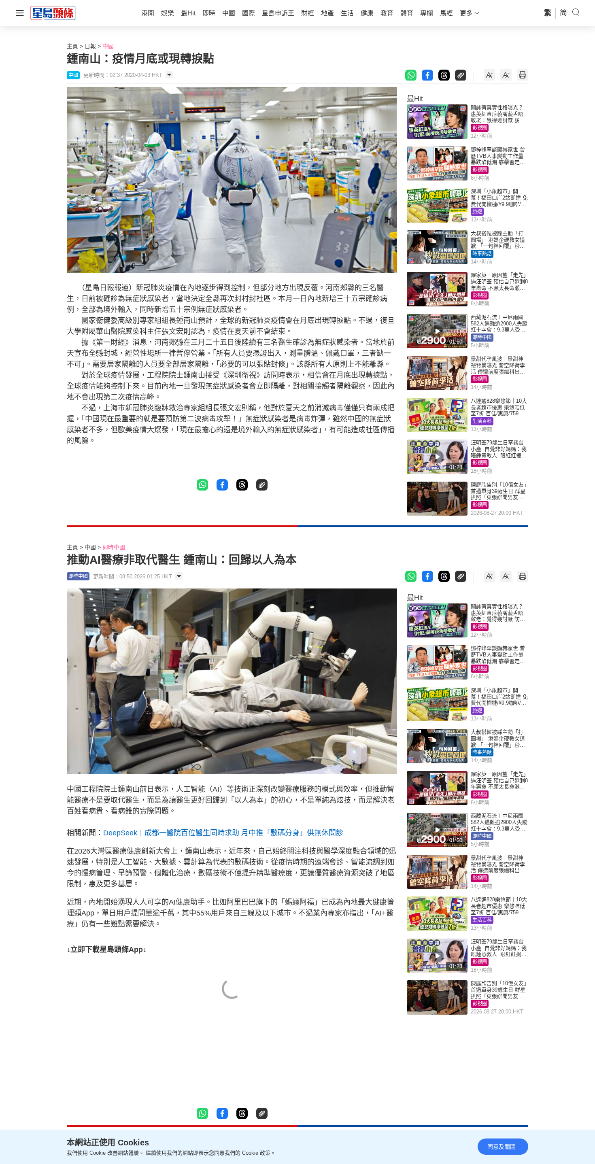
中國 (108, 46)
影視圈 (479, 127)
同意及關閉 (501, 1146)
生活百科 (482, 421)
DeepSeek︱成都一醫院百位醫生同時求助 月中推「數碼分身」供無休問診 (223, 833)
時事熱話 (482, 253)
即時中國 (482, 337)
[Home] (53, 12)
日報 (90, 46)
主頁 (72, 46)
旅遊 (477, 211)
